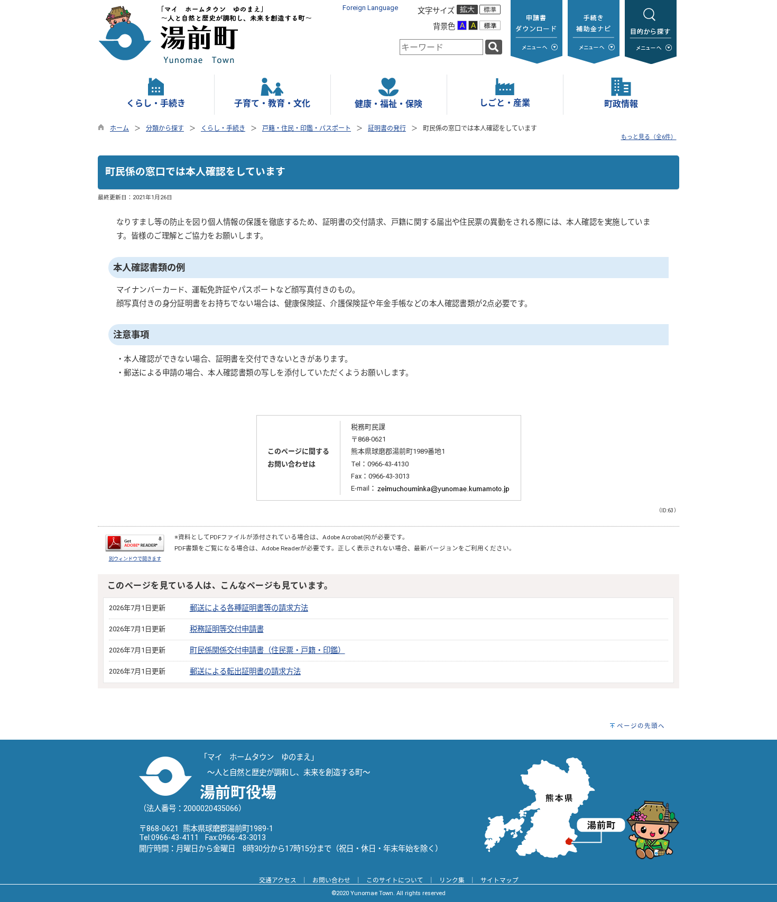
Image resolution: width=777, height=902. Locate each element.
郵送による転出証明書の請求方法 (245, 671)
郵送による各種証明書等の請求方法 (249, 608)
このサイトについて (394, 880)
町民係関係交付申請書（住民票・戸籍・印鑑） (267, 650)
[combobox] (441, 47)
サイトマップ (499, 880)
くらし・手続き (223, 128)
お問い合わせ (331, 880)
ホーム (119, 128)
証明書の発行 (387, 128)
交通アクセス (278, 880)
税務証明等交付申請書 (227, 629)
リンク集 (452, 880)
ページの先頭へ (641, 726)
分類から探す (165, 128)
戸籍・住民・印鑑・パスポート (306, 128)
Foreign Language (370, 8)
